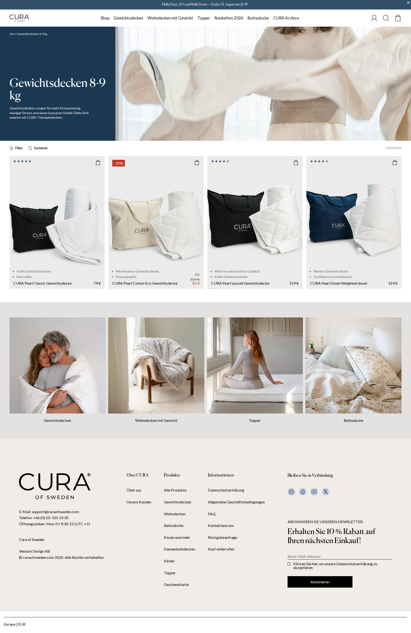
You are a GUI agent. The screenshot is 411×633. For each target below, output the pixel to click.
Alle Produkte (175, 490)
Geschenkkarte (176, 584)
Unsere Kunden (139, 502)
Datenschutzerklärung (226, 490)
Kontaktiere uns (221, 525)
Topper (203, 17)
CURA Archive (286, 17)
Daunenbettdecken (179, 549)
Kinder (169, 561)
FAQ (211, 514)
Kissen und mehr (177, 537)
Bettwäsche (258, 17)
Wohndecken (175, 514)
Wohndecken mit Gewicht (170, 17)
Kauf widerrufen (221, 549)
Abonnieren (319, 581)
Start (12, 34)
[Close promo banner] (408, 3)
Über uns (134, 490)
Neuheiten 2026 (229, 17)
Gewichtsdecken (128, 17)
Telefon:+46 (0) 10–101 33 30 (43, 517)
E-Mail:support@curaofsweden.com (49, 511)
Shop (105, 17)
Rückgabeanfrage (222, 537)
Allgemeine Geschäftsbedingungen (236, 502)
